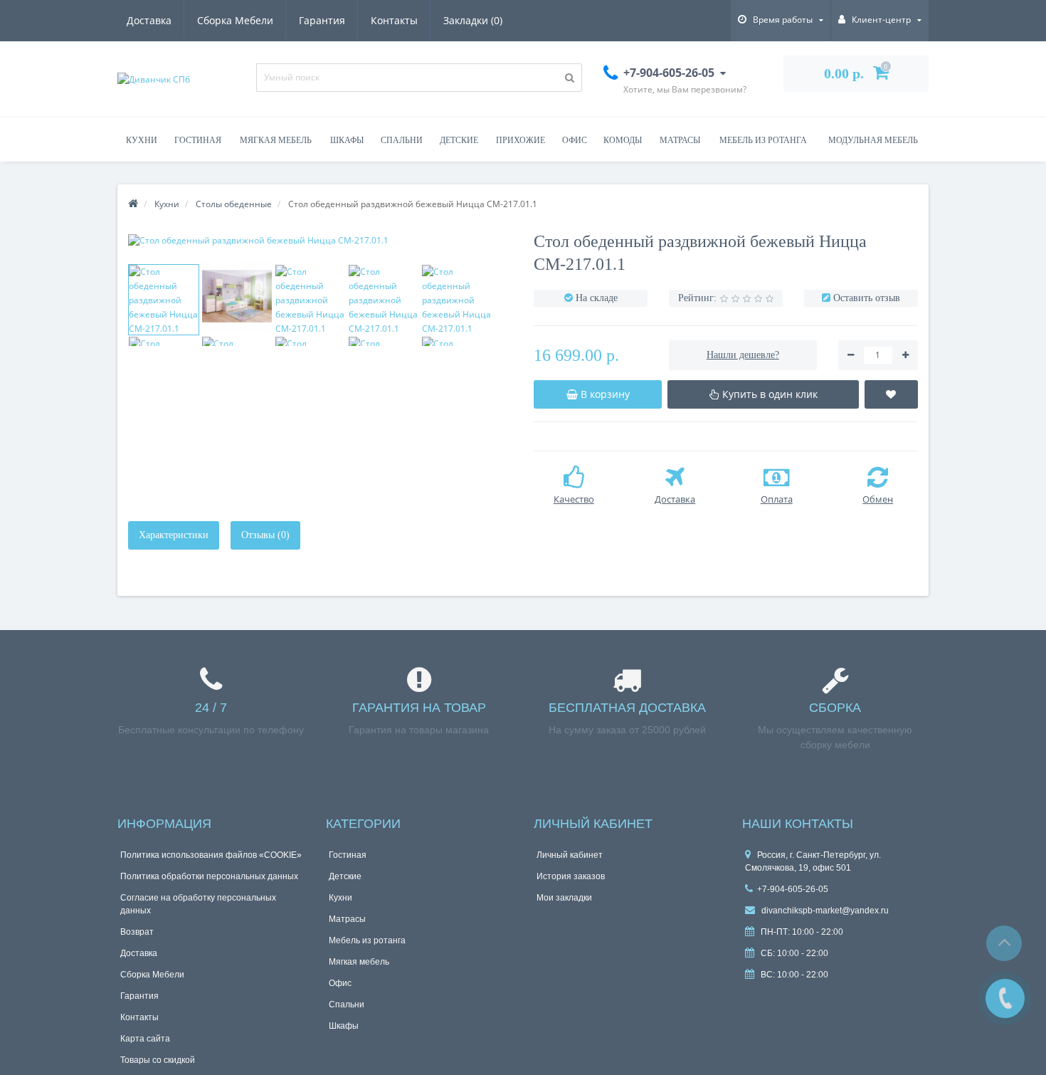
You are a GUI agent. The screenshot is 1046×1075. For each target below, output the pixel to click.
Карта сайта (145, 1039)
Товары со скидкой (157, 1060)
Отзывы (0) (265, 535)
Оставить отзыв (866, 298)
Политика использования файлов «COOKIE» (211, 855)
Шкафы (347, 140)
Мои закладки (564, 898)
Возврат (137, 932)
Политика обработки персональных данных (209, 876)
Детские (459, 140)
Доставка (149, 20)
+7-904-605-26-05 (792, 889)
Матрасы (680, 140)
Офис (574, 140)
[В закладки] (892, 394)
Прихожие (520, 140)
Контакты (394, 20)
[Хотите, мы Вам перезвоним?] (1005, 998)
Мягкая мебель (276, 140)
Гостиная (197, 140)
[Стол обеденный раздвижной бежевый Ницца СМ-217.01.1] (320, 240)
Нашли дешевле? (743, 355)
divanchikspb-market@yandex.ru (824, 911)
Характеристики (173, 535)
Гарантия (322, 20)
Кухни (141, 140)
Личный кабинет (570, 855)
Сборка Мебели (235, 20)
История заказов (571, 876)
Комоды (622, 140)
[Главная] (133, 204)
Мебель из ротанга (763, 140)
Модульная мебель (873, 140)
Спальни (402, 140)
